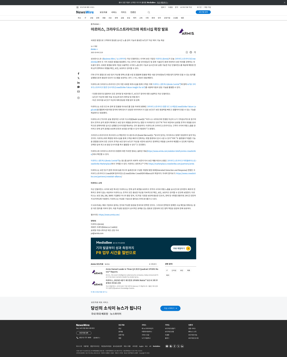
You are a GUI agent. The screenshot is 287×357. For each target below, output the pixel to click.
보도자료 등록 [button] (83, 333)
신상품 (175, 18)
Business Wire (109, 59)
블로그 (163, 7)
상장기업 (167, 18)
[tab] (129, 325)
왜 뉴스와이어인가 (147, 328)
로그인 (199, 7)
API (150, 346)
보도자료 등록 (203, 12)
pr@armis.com (97, 233)
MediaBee (156, 346)
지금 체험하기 (162, 2)
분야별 (120, 332)
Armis (94, 49)
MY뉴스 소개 (192, 332)
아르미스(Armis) (162, 59)
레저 (134, 18)
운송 (128, 18)
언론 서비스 (192, 328)
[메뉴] (78, 7)
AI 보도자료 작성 (186, 7)
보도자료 (103, 12)
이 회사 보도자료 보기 (99, 292)
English (141, 346)
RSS (108, 264)
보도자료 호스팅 (193, 338)
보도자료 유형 (169, 332)
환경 (153, 18)
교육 (140, 18)
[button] (186, 52)
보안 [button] (181, 270)
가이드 (123, 12)
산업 (91, 18)
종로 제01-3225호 (137, 351)
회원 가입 (207, 7)
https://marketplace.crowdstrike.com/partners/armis (171, 164)
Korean (96, 24)
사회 (147, 18)
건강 (110, 18)
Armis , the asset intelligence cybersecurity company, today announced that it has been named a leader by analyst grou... (132, 276)
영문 (182, 18)
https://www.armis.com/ (109, 215)
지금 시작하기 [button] (169, 308)
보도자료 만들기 (170, 328)
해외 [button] (167, 275)
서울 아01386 (89, 353)
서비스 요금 (145, 335)
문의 (176, 7)
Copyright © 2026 (144, 353)
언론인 (133, 12)
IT (85, 18)
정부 (159, 18)
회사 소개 (79, 346)
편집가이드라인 (94, 346)
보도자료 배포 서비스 (87, 7)
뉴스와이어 (121, 59)
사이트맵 (134, 346)
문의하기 (96, 338)
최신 (79, 18)
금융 (122, 18)
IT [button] (167, 270)
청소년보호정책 (117, 346)
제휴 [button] (188, 270)
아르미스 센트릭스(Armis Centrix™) (167, 84)
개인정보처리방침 (106, 346)
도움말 (170, 7)
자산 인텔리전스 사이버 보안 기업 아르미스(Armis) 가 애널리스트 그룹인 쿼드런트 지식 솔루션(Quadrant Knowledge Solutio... (132, 287)
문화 (97, 18)
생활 (103, 18)
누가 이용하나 (146, 338)
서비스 (114, 12)
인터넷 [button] (174, 270)
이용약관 (86, 346)
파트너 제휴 (127, 346)
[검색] (149, 12)
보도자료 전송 (192, 335)
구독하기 (154, 264)
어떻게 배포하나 (147, 332)
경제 (116, 18)
